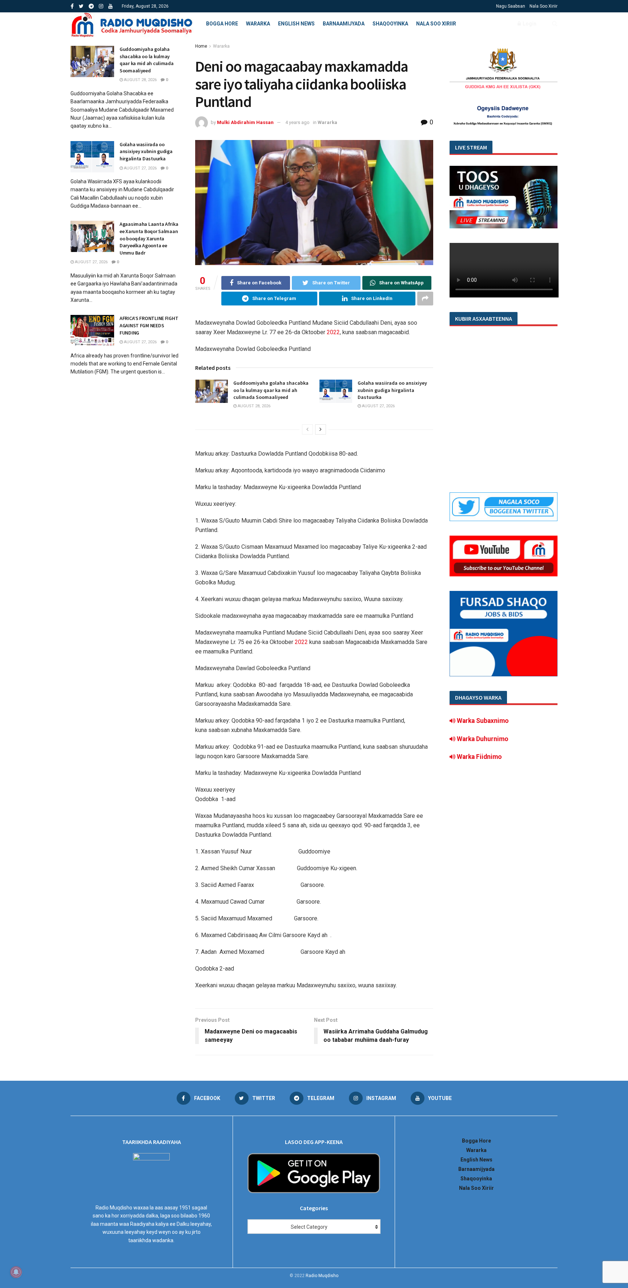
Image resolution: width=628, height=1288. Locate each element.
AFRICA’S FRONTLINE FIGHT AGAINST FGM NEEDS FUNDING (149, 325)
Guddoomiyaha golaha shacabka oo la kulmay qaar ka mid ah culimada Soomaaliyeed (271, 390)
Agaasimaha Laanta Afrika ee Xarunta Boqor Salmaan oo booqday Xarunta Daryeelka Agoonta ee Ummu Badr (149, 238)
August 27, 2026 (378, 406)
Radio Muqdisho (322, 1275)
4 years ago (297, 122)
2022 (333, 332)
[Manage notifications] (16, 1272)
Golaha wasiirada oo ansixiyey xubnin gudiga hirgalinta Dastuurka (392, 390)
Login (529, 24)
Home (201, 46)
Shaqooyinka (390, 24)
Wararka (258, 24)
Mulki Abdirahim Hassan (245, 122)
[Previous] (307, 429)
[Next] (320, 429)
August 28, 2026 (253, 406)
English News (296, 24)
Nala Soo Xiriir (543, 6)
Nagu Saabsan (510, 6)
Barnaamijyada (344, 24)
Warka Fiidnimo (478, 756)
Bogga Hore (222, 24)
